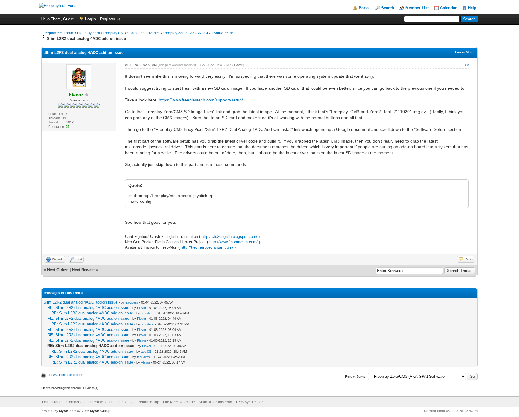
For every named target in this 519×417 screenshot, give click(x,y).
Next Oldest (57, 270)
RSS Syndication (250, 402)
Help (472, 8)
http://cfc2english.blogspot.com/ (229, 236)
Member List (417, 8)
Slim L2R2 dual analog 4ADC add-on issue (80, 302)
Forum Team (52, 402)
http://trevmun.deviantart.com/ (207, 247)
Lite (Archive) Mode (179, 402)
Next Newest (83, 270)
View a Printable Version (66, 374)
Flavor (238, 65)
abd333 (146, 351)
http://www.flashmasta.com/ (233, 242)
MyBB (63, 410)
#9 (467, 65)
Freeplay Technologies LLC (110, 402)
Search (387, 8)
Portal (364, 8)
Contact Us (75, 402)
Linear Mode (465, 52)
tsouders (131, 302)
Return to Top (148, 402)
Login (90, 19)
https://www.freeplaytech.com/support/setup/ (201, 100)
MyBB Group (100, 410)
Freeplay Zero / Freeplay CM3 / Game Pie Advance (118, 33)
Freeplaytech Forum (57, 33)
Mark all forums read (215, 402)
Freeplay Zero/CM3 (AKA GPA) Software (195, 33)
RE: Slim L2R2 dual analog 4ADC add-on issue (88, 307)
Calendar (448, 8)
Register (107, 19)
